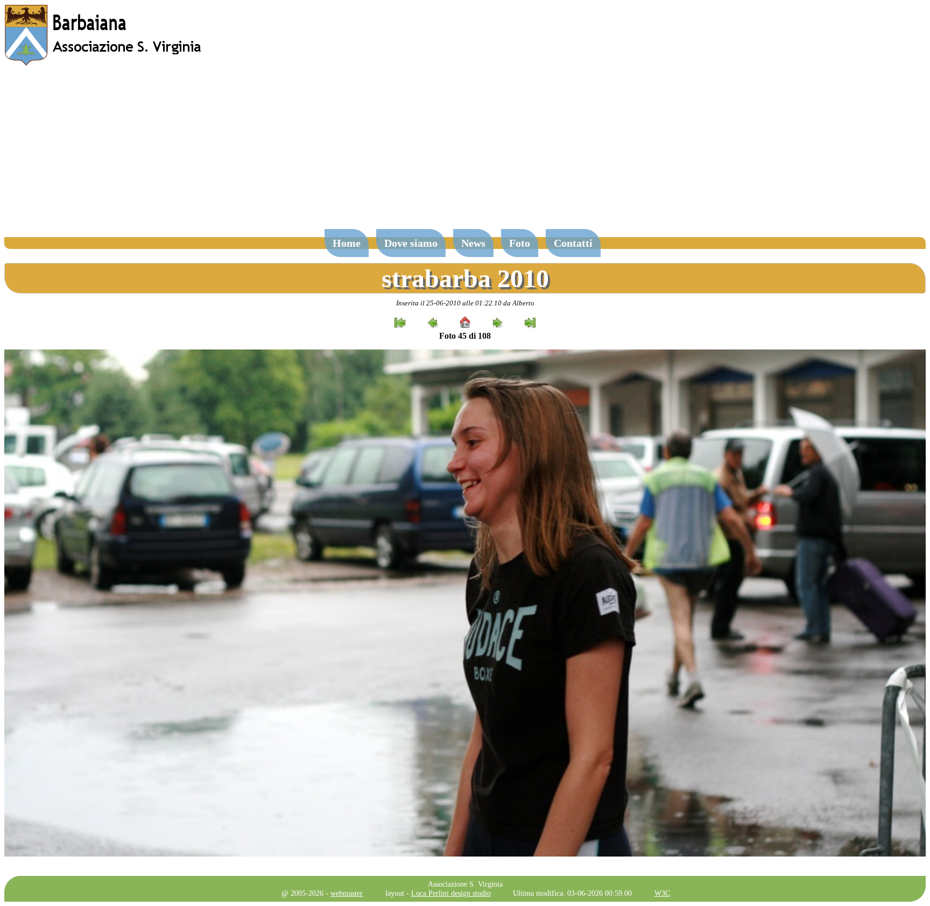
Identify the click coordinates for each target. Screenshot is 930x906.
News (473, 243)
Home (347, 243)
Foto (519, 243)
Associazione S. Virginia (465, 884)
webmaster (346, 893)
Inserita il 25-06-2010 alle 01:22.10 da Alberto (465, 303)
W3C (662, 893)
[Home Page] (103, 63)
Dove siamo (411, 243)
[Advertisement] (465, 152)
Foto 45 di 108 (465, 335)
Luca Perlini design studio (451, 893)
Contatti (573, 243)
